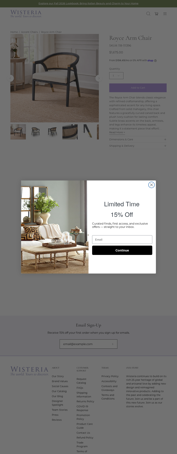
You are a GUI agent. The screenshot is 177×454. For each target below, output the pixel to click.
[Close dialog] (151, 185)
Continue (122, 250)
